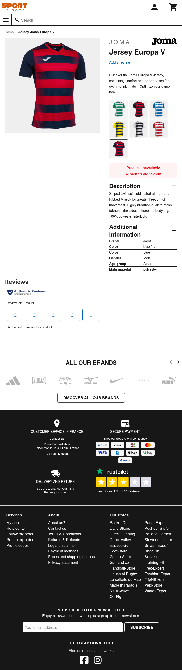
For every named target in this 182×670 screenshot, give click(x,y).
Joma (120, 42)
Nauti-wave (119, 590)
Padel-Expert (156, 522)
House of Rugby (123, 573)
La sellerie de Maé (125, 579)
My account (16, 522)
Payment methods (63, 551)
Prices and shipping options (71, 556)
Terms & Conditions (64, 534)
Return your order (55, 492)
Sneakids (152, 556)
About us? (56, 522)
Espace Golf (120, 545)
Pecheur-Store (157, 528)
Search (27, 20)
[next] (178, 363)
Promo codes (17, 545)
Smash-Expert (156, 545)
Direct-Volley (120, 539)
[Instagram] (97, 660)
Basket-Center (122, 522)
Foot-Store (118, 551)
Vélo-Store (153, 585)
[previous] (170, 363)
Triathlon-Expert (158, 573)
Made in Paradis (123, 585)
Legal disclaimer (62, 545)
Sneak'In (152, 551)
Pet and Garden (158, 534)
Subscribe (141, 627)
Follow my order (19, 534)
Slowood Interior (158, 539)
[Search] (17, 19)
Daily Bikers (120, 528)
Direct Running (122, 534)
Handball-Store (122, 568)
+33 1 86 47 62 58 (57, 453)
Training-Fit (154, 562)
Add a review (119, 62)
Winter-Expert (156, 590)
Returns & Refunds (64, 539)
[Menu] (5, 20)
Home (9, 31)
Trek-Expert (154, 568)
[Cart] (173, 7)
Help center (16, 528)
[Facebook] (84, 660)
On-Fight (117, 596)
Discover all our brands (91, 397)
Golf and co (119, 562)
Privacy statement (63, 562)
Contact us (57, 438)
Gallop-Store (120, 556)
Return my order (19, 539)
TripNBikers (154, 579)
